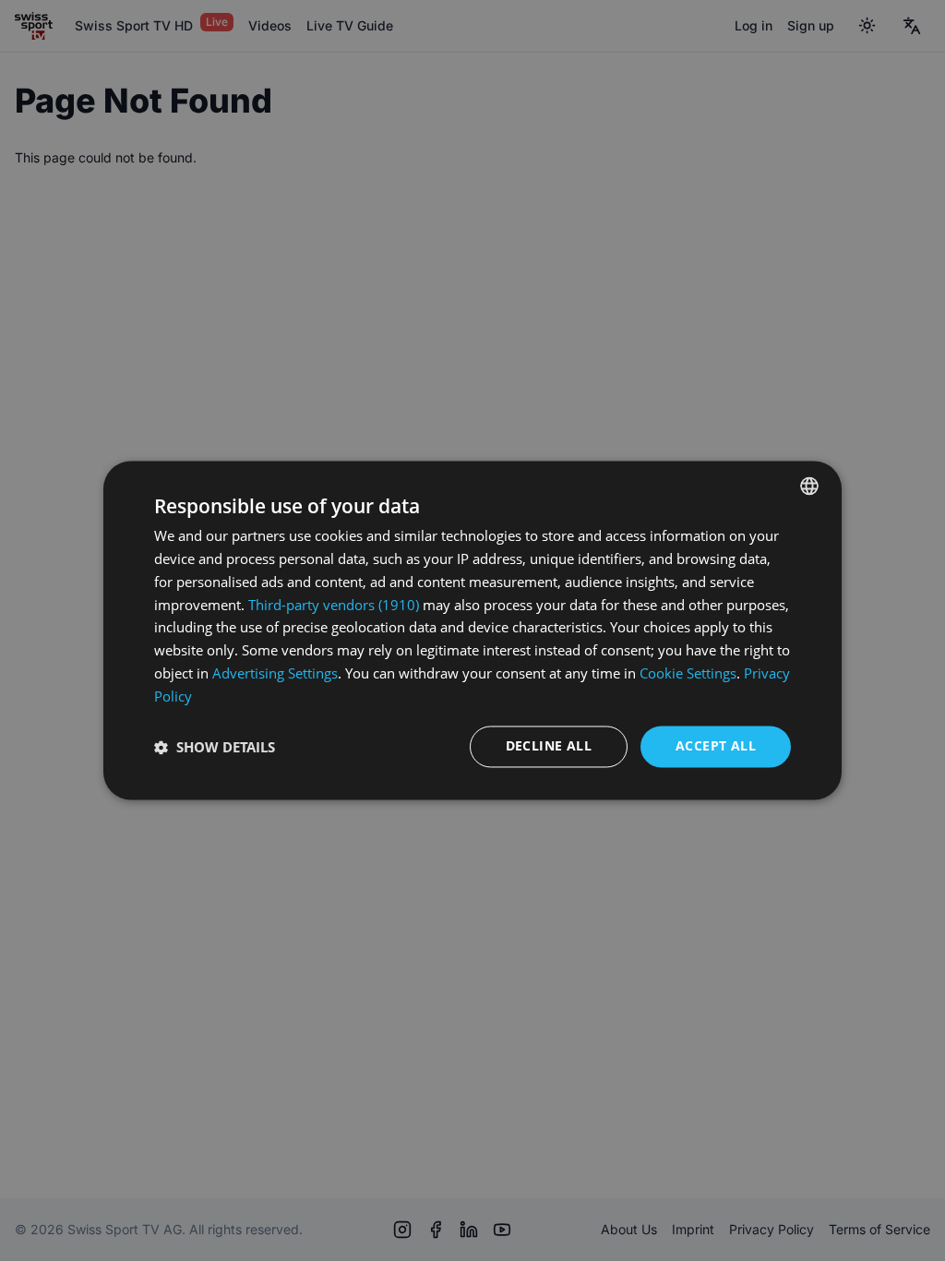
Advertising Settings (275, 673)
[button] (214, 747)
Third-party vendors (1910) (333, 604)
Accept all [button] (716, 746)
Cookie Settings (688, 673)
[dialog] (472, 630)
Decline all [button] (549, 746)
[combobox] (809, 485)
